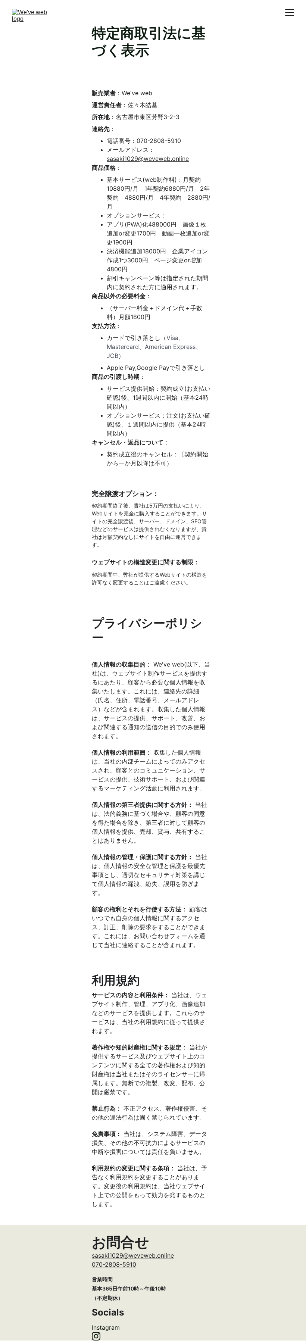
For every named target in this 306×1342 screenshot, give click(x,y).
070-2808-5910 (114, 1264)
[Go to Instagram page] (96, 1336)
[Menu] (289, 12)
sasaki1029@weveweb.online (148, 158)
